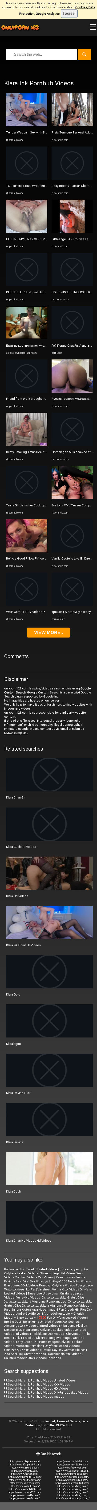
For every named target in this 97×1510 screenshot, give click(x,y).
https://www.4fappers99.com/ (25, 1464)
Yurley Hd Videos (28, 1297)
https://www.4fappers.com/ (25, 1461)
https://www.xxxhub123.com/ (25, 1489)
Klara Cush (13, 1191)
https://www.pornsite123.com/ (25, 1476)
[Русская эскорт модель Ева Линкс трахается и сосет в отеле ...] (72, 392)
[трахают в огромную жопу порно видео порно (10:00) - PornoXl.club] (72, 605)
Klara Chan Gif (15, 797)
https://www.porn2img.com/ (72, 1489)
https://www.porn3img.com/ (72, 1492)
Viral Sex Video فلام (36, 1281)
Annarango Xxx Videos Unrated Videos (31, 1326)
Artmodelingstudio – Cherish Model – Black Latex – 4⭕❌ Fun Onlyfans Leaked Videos (45, 1316)
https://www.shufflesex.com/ (25, 1480)
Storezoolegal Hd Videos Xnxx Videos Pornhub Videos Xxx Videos (43, 1275)
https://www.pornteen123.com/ (72, 1476)
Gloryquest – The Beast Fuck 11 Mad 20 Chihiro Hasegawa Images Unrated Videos (47, 1338)
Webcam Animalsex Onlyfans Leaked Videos (47, 1346)
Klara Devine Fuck (18, 1093)
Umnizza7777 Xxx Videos (21, 1350)
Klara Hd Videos (17, 896)
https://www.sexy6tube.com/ (72, 1464)
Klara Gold (13, 994)
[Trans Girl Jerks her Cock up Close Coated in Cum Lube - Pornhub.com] (26, 498)
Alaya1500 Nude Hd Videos (71, 1281)
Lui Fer (30, 1289)
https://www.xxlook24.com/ (25, 1498)
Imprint (50, 1421)
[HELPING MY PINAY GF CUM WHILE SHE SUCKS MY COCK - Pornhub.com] (26, 232)
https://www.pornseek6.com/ (72, 1473)
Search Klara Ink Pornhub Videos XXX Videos (38, 1384)
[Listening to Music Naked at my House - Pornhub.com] (72, 445)
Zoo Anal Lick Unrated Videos (25, 1354)
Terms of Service (68, 1421)
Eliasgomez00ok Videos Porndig (27, 1285)
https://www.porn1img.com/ (72, 1486)
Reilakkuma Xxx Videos (48, 1334)
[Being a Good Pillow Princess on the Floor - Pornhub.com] (26, 551)
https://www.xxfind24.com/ (25, 1495)
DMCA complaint (16, 733)
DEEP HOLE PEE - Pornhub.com (27, 292)
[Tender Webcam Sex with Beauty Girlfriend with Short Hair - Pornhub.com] (26, 125)
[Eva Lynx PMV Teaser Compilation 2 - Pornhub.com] (72, 498)
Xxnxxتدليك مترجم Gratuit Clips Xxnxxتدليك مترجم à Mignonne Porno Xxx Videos (48, 1303)
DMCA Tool (64, 1425)
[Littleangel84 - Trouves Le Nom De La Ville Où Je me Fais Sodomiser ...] (72, 232)
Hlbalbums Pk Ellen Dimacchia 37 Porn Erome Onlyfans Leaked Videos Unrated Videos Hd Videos (45, 1330)
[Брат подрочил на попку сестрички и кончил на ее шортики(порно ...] (26, 338)
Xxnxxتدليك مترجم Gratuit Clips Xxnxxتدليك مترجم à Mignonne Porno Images (44, 1299)
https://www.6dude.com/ (24, 1470)
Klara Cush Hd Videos (21, 847)
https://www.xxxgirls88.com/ (72, 1461)
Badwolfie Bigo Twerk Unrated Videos (30, 1269)
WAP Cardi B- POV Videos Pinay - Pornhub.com (38, 612)
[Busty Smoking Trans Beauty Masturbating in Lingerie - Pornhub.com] (26, 445)
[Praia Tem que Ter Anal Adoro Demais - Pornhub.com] (72, 125)
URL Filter (48, 1425)
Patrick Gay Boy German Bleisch (63, 1350)
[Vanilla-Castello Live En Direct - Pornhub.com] (72, 551)
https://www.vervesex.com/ (25, 1483)
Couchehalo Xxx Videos (64, 1354)
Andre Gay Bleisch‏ (28, 1314)
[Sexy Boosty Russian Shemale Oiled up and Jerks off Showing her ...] (72, 179)
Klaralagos (13, 1044)
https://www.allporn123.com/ (72, 1480)
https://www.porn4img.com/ (72, 1495)
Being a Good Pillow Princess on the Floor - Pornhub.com (45, 558)
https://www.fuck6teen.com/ (72, 1467)
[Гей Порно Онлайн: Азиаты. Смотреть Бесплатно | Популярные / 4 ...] (72, 338)
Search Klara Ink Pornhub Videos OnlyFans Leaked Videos (47, 1393)
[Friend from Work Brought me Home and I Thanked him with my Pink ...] (26, 392)
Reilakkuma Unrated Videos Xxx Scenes (51, 1322)
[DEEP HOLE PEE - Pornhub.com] (26, 285)
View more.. (48, 632)
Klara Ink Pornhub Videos (23, 945)
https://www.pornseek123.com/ (72, 1470)
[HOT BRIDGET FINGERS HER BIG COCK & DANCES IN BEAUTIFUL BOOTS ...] (72, 285)
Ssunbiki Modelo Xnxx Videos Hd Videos (32, 1358)
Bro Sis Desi (12, 1322)
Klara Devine (14, 1142)
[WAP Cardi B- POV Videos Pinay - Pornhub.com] (26, 605)
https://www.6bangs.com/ (25, 1467)
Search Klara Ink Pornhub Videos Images (35, 1397)
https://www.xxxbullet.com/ (25, 1486)
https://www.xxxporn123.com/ (24, 1492)
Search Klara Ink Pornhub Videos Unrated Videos (41, 1380)
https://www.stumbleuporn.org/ (72, 1498)
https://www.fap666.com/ (25, 1473)
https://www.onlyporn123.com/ (72, 1483)
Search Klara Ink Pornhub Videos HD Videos (38, 1388)
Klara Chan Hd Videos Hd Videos (28, 1241)
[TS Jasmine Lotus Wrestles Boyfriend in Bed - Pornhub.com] (26, 179)
